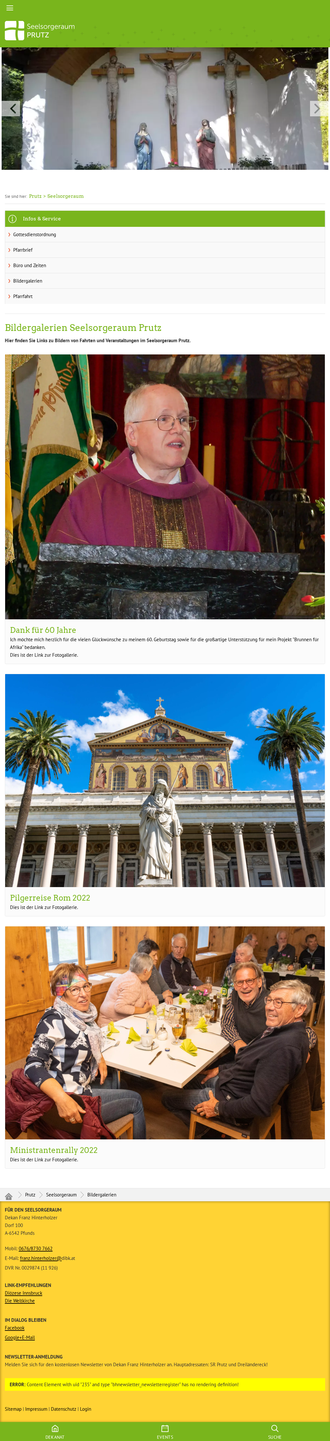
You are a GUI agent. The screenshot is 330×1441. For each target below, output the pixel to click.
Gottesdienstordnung (34, 234)
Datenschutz (63, 1409)
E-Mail (28, 1337)
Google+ (13, 1337)
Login (85, 1409)
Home (165, 8)
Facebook (14, 1328)
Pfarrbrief (23, 250)
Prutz (30, 1195)
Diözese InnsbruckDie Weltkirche (23, 1297)
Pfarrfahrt (23, 296)
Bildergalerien (27, 281)
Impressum (36, 1409)
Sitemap (13, 1409)
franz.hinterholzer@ (41, 1258)
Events (165, 1437)
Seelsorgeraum (61, 1195)
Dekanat (55, 1437)
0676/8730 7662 (36, 1248)
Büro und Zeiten (29, 265)
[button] (165, 108)
